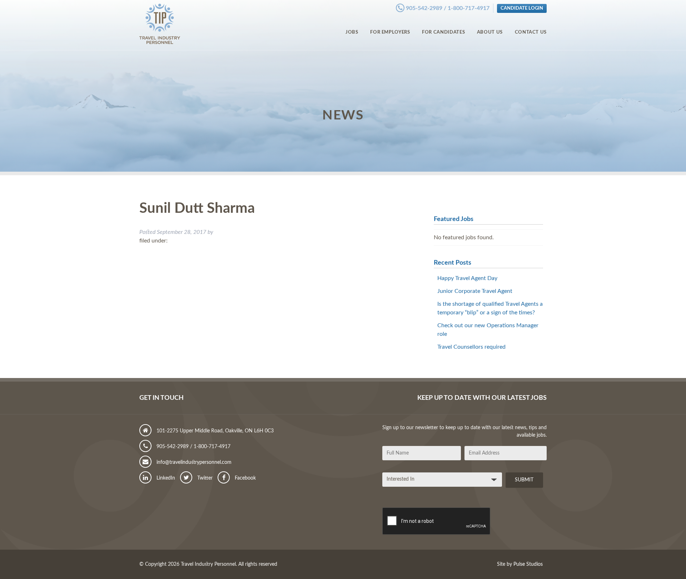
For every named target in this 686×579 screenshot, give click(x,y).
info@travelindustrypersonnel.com (193, 462)
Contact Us (531, 32)
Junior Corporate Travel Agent (474, 291)
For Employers (390, 32)
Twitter (204, 478)
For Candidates (443, 32)
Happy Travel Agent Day (467, 278)
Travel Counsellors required (471, 347)
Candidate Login (522, 8)
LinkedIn (165, 478)
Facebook (244, 478)
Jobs (352, 32)
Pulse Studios (528, 564)
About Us (490, 32)
